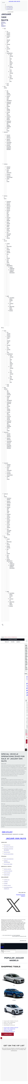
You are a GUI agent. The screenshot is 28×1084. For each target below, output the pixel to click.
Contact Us (11, 304)
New (5, 28)
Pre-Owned (5, 87)
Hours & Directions (9, 245)
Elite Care (8, 84)
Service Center (8, 208)
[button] (2, 327)
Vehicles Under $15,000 (9, 118)
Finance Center (8, 167)
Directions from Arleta (12, 308)
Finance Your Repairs (8, 219)
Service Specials (8, 140)
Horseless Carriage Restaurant (12, 271)
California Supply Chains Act (12, 299)
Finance (5, 164)
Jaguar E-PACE (8, 46)
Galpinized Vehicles (9, 143)
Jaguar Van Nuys (14, 1)
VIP (2, 947)
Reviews (11, 310)
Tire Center (8, 237)
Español (3, 2)
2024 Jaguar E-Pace (11, 73)
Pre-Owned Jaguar (8, 109)
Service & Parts (5, 197)
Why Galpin (8, 249)
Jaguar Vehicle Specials (8, 136)
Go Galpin (5, 240)
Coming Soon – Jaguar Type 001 (8, 39)
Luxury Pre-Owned (8, 114)
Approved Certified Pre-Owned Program (9, 124)
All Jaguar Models (8, 33)
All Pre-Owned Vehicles (9, 92)
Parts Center (8, 223)
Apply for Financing (9, 171)
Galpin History (8, 252)
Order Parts (8, 226)
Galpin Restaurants (9, 265)
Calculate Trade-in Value (11, 1021)
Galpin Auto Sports (8, 229)
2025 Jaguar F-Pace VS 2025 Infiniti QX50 (11, 59)
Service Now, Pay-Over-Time (8, 213)
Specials (6, 132)
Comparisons (10, 53)
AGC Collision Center (9, 234)
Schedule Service (9, 202)
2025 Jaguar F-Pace (11, 79)
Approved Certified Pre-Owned (9, 104)
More (8, 296)
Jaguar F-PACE (8, 50)
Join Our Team (8, 261)
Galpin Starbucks (12, 268)
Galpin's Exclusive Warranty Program (9, 147)
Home (2, 637)
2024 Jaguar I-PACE (11, 68)
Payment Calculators (9, 176)
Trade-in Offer (8, 129)
